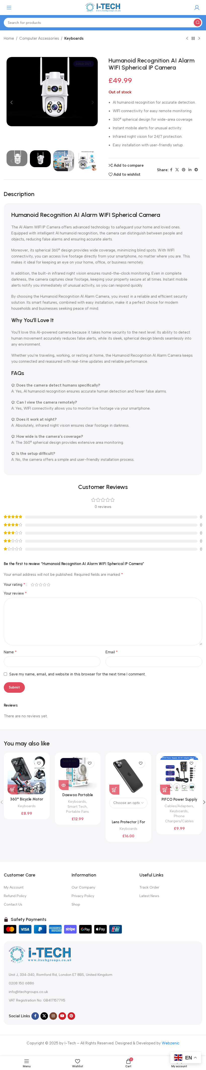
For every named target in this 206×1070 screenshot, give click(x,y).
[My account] (197, 8)
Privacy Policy (83, 896)
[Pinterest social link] (183, 169)
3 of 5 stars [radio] (40, 585)
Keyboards (73, 38)
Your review (15, 593)
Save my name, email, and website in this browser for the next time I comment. (77, 674)
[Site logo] (103, 7)
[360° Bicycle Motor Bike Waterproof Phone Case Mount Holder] (27, 775)
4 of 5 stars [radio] (44, 585)
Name (10, 652)
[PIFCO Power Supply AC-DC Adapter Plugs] (179, 775)
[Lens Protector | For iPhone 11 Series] (128, 775)
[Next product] (199, 39)
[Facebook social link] (171, 169)
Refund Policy (15, 896)
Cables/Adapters (179, 806)
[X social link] (177, 169)
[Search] (197, 22)
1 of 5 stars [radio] (32, 585)
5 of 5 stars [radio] (48, 585)
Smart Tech (77, 806)
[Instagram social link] (53, 1016)
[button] (12, 102)
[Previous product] (187, 39)
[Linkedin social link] (190, 169)
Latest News (149, 896)
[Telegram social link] (196, 169)
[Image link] (40, 954)
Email (112, 652)
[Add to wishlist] (39, 763)
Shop (76, 904)
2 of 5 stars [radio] (36, 585)
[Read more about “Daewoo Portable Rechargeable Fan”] (64, 785)
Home (9, 38)
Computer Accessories (39, 38)
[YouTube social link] (62, 1016)
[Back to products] (193, 39)
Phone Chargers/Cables (179, 818)
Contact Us (13, 904)
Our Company (83, 887)
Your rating (14, 585)
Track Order (149, 887)
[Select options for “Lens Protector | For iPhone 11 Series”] (114, 790)
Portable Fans (77, 811)
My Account (13, 887)
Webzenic (170, 1043)
